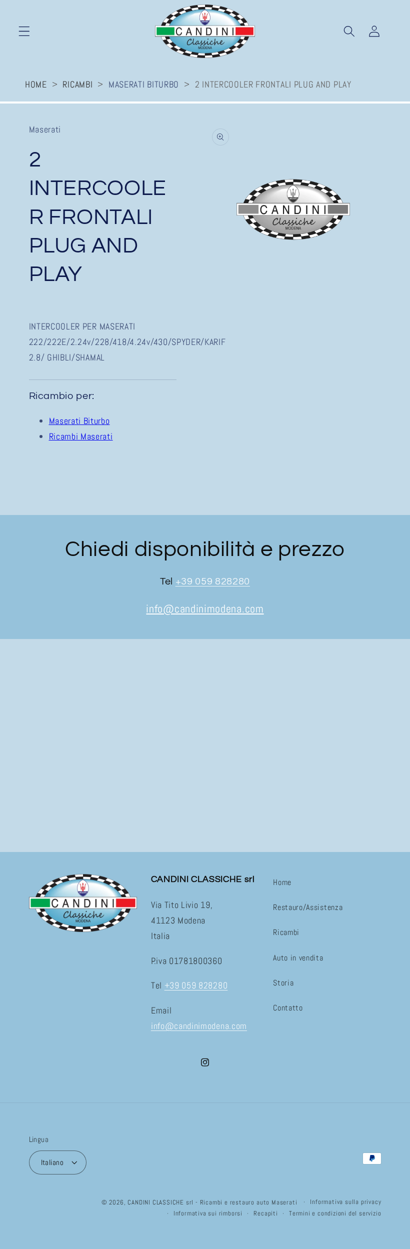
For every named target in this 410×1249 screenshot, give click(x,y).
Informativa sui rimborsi (208, 1214)
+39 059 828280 (213, 581)
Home (36, 84)
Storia (283, 983)
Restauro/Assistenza (307, 907)
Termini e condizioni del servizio (335, 1214)
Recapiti (266, 1214)
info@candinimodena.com (205, 609)
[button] (24, 31)
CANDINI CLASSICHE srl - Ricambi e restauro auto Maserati (212, 1202)
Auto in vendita (298, 957)
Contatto (288, 1007)
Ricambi (77, 84)
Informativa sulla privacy (345, 1202)
